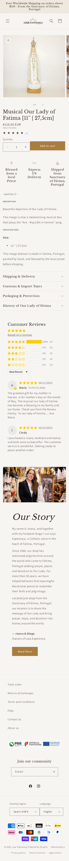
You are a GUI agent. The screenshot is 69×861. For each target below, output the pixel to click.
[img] (28, 383)
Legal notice (55, 852)
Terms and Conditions (21, 702)
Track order (15, 684)
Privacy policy (18, 852)
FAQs (11, 710)
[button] (7, 21)
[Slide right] (43, 104)
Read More (25, 651)
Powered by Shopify (38, 846)
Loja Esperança (19, 846)
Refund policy (58, 847)
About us (13, 728)
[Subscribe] (53, 771)
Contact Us (14, 719)
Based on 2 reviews (20, 335)
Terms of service (37, 852)
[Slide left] (26, 104)
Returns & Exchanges (20, 693)
